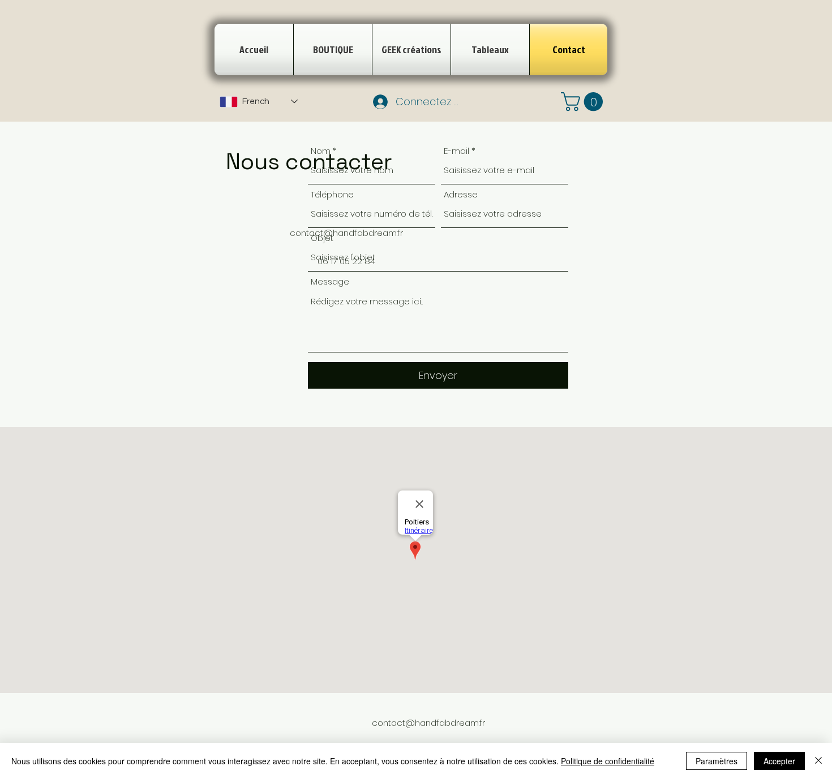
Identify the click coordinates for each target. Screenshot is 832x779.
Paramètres (716, 761)
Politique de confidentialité (607, 761)
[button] (584, 101)
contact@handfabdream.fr (428, 723)
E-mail (456, 151)
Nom (321, 151)
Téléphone (332, 194)
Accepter (779, 761)
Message (330, 281)
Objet (322, 238)
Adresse (461, 194)
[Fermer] (818, 761)
